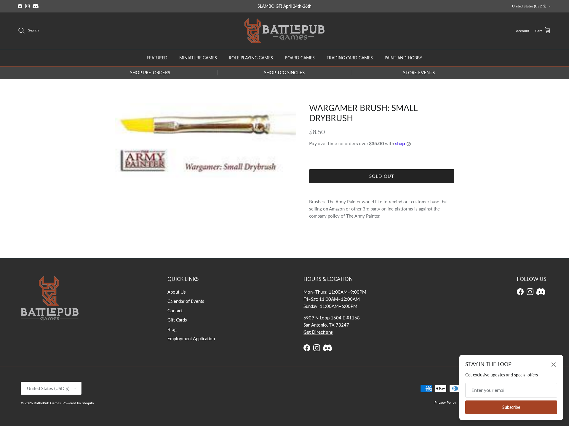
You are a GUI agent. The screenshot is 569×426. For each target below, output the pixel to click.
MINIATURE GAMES (198, 57)
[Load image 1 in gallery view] (205, 140)
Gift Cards (177, 319)
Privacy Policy (445, 402)
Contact (175, 310)
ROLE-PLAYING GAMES (251, 57)
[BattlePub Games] (284, 30)
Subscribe (511, 407)
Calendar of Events (185, 301)
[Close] (553, 364)
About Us (176, 291)
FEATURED (157, 57)
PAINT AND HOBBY (403, 57)
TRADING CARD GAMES (350, 57)
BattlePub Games (47, 403)
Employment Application (191, 338)
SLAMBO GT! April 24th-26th (284, 6)
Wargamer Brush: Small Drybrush (363, 113)
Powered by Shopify (78, 403)
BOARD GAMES (300, 57)
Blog (172, 329)
